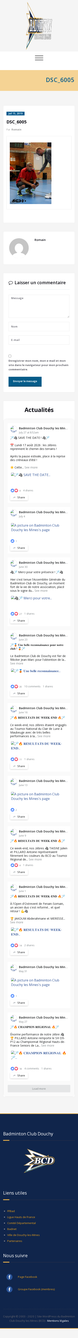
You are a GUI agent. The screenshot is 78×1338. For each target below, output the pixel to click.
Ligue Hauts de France (21, 1217)
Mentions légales (58, 1321)
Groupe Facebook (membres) (36, 1289)
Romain (16, 129)
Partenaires (14, 1241)
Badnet (11, 1229)
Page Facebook (27, 1277)
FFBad (11, 1211)
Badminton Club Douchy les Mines (43, 428)
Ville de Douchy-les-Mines (23, 1235)
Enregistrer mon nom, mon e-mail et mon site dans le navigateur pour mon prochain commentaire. (38, 365)
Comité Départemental (21, 1223)
